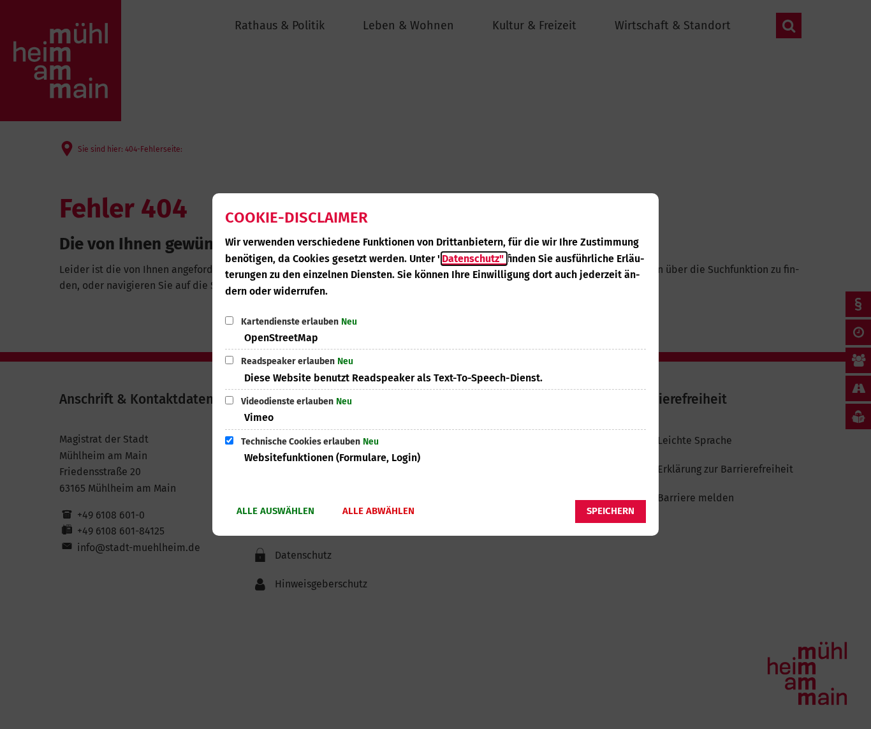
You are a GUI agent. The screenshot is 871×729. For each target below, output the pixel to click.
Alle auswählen (275, 511)
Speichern (610, 511)
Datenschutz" (474, 259)
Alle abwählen (378, 511)
